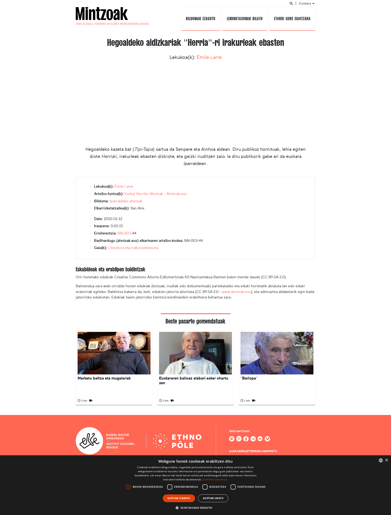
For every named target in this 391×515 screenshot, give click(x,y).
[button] (195, 507)
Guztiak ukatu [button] (213, 498)
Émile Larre (209, 57)
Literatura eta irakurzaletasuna (133, 248)
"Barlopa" (249, 378)
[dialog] (195, 485)
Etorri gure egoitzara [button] (292, 18)
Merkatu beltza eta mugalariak (104, 378)
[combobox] (381, 460)
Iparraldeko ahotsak (126, 201)
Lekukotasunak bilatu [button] (244, 18)
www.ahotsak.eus (236, 292)
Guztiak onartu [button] (178, 498)
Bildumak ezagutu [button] (200, 18)
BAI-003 (124, 233)
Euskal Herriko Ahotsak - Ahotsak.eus (155, 194)
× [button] (386, 460)
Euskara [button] (305, 3)
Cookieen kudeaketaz (215, 479)
